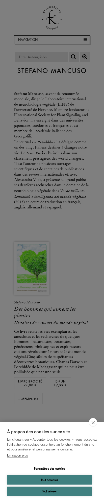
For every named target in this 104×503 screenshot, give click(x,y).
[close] (93, 422)
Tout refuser (49, 491)
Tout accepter (49, 480)
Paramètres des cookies (49, 468)
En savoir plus (17, 455)
